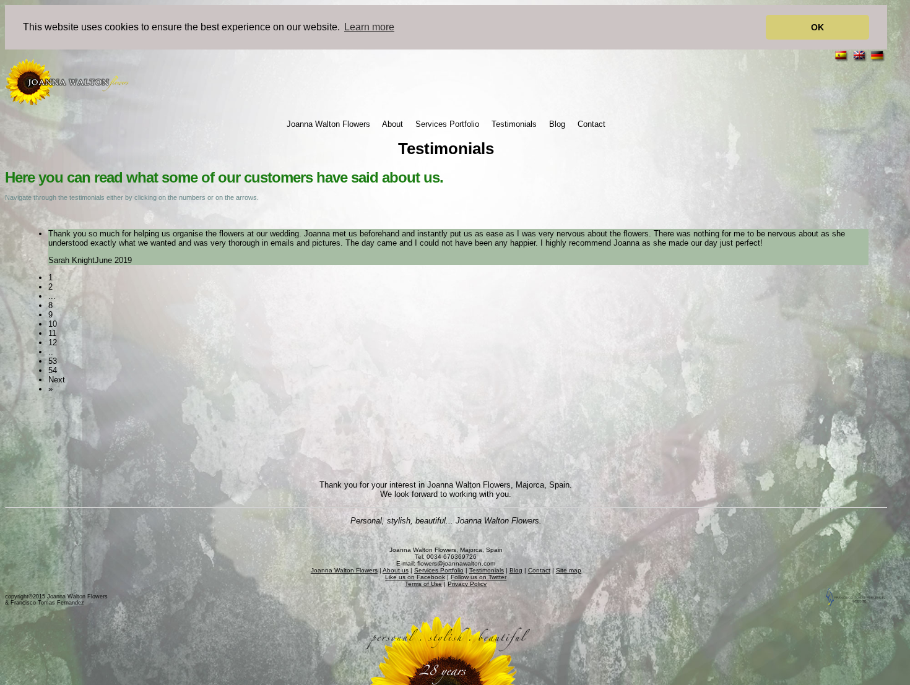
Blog (557, 124)
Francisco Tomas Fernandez (47, 603)
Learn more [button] (369, 27)
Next (56, 379)
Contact (591, 124)
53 (52, 361)
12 (52, 342)
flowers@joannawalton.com (456, 563)
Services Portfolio (447, 124)
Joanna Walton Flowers (328, 124)
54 (52, 370)
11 (52, 333)
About (392, 124)
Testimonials (514, 124)
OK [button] (817, 27)
